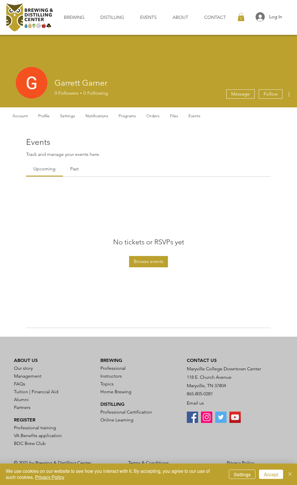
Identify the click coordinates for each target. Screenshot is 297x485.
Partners (22, 407)
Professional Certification (126, 412)
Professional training (35, 427)
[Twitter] (221, 417)
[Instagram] (206, 417)
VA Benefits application (38, 435)
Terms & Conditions (148, 463)
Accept (271, 474)
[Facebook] (192, 417)
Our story (23, 368)
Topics (107, 384)
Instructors (111, 376)
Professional (113, 368)
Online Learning (116, 420)
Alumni (21, 399)
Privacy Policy (240, 463)
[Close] (290, 474)
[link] (44, 169)
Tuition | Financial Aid (36, 391)
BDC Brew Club (30, 443)
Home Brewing (115, 391)
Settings (242, 474)
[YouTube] (235, 417)
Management (27, 376)
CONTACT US (202, 360)
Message (240, 94)
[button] (77, 17)
